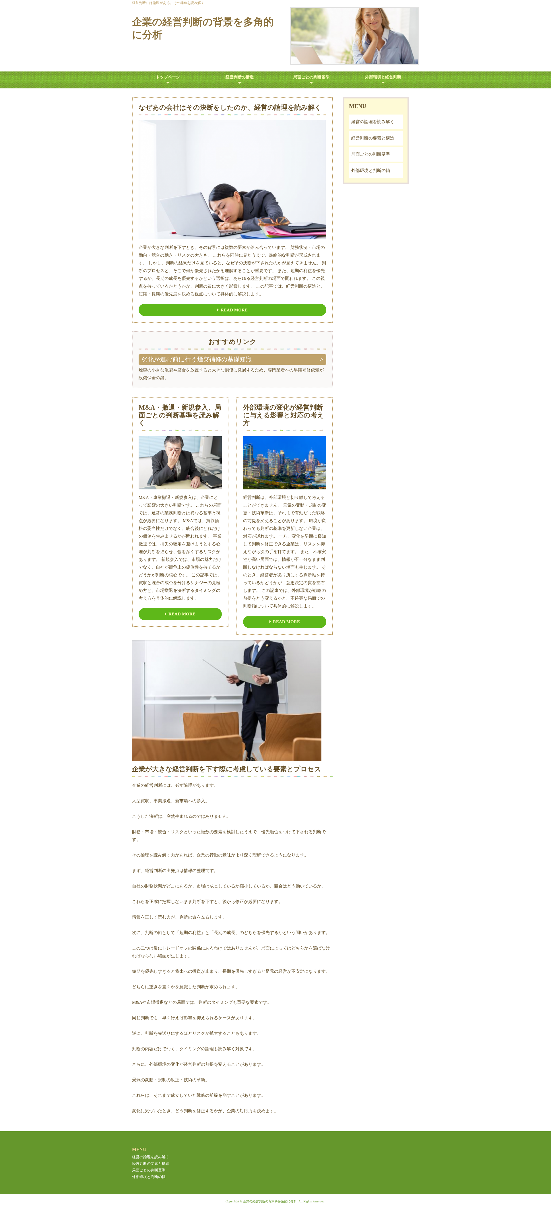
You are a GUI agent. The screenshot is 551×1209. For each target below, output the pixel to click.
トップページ (168, 77)
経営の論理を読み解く (372, 121)
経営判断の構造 (240, 77)
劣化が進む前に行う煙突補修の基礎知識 (197, 359)
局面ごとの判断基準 (311, 77)
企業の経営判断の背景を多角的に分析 (202, 28)
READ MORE (234, 310)
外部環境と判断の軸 (370, 170)
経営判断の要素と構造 (372, 138)
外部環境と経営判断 (383, 77)
